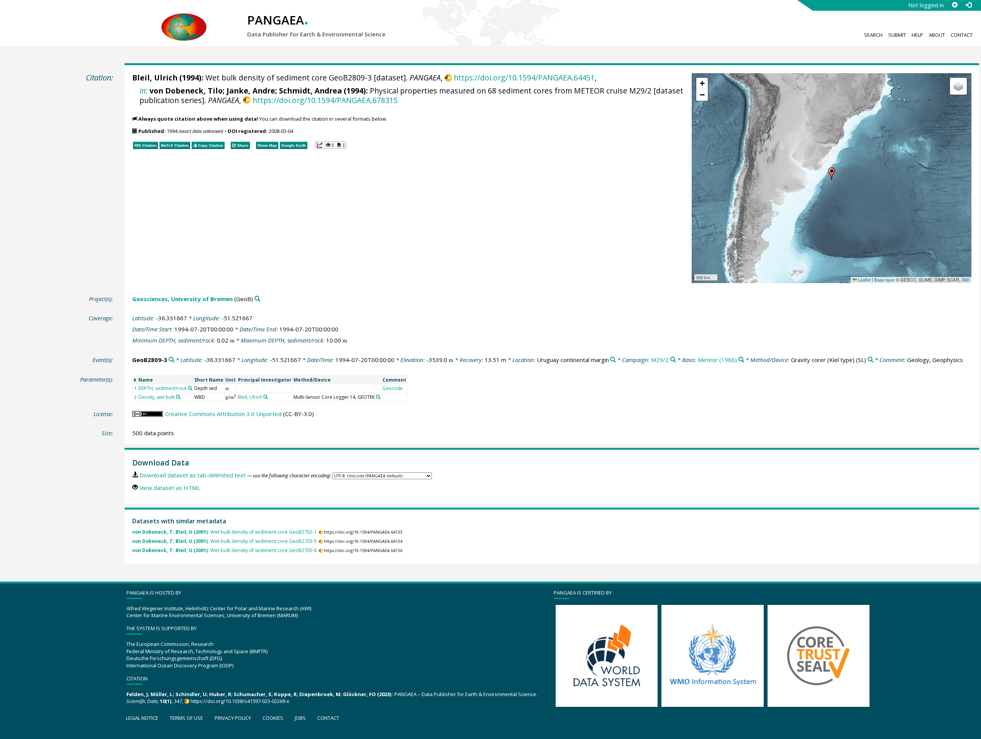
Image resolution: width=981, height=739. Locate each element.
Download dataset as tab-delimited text (192, 475)
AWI (965, 280)
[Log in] (968, 5)
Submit (897, 34)
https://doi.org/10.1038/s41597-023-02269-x (239, 701)
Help (917, 34)
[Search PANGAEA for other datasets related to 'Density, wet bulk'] (178, 397)
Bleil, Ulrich (154, 77)
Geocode (392, 388)
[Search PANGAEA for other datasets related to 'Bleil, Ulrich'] (265, 397)
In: (143, 90)
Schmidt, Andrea (310, 90)
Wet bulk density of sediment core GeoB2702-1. (225, 532)
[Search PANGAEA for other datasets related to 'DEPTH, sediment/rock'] (190, 388)
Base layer (884, 280)
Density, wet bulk (156, 397)
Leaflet (864, 280)
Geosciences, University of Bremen (182, 299)
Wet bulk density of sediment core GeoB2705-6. (225, 550)
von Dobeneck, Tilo (186, 90)
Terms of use (186, 717)
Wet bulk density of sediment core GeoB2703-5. (225, 541)
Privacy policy (233, 717)
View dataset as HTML (169, 488)
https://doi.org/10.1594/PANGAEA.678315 (325, 100)
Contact (962, 34)
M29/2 (660, 360)
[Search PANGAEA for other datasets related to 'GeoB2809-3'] (171, 360)
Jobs (300, 717)
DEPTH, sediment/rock (162, 388)
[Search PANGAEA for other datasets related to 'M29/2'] (673, 360)
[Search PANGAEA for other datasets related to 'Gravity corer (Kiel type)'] (870, 360)
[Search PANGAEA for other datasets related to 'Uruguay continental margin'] (613, 360)
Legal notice (142, 717)
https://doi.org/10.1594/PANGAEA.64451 (524, 77)
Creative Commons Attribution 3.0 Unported (223, 414)
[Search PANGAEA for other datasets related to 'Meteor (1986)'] (741, 360)
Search (873, 34)
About (937, 34)
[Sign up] (954, 5)
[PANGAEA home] (184, 19)
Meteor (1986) (717, 360)
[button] (831, 173)
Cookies (272, 717)
